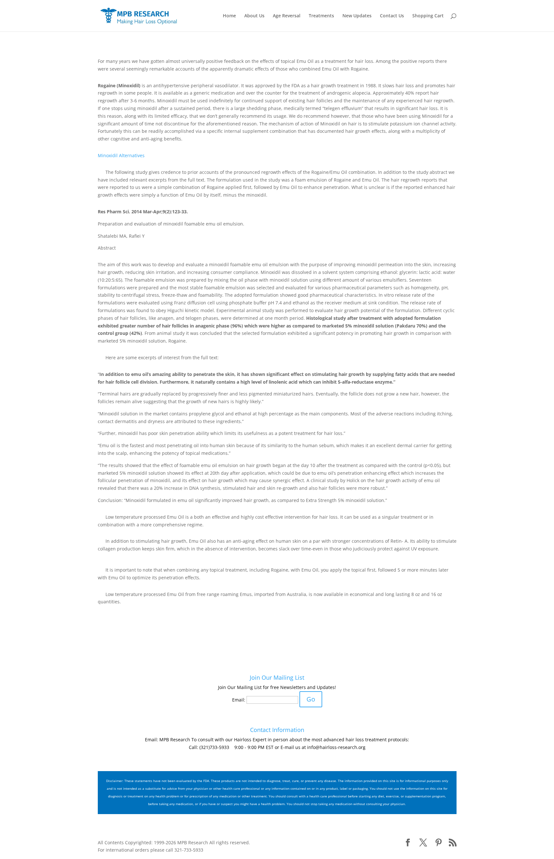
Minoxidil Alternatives (121, 155)
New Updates (357, 16)
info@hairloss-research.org (336, 747)
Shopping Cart (428, 16)
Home (229, 16)
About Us (254, 16)
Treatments (321, 16)
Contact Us (392, 16)
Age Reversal (286, 16)
